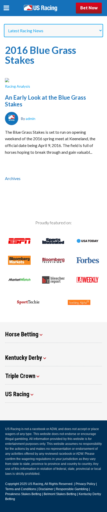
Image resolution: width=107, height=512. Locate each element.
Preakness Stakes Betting (23, 494)
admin (30, 118)
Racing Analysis (17, 86)
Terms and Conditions (20, 489)
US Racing (35, 484)
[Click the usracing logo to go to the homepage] (40, 8)
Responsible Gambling (72, 489)
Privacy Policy (85, 484)
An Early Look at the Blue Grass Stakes (45, 101)
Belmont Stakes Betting (60, 494)
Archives (13, 178)
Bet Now (89, 7)
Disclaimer (46, 489)
